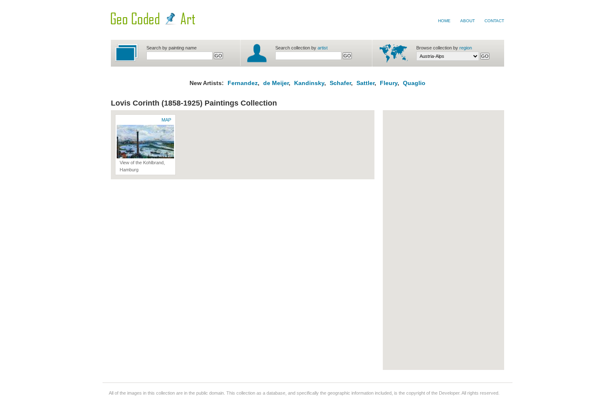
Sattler (365, 83)
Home (444, 20)
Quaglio (414, 83)
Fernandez (243, 83)
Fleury (388, 83)
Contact (494, 20)
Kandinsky (309, 83)
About (467, 20)
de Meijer (275, 83)
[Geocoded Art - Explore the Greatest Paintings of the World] (153, 23)
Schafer (340, 83)
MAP (166, 119)
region (465, 47)
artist (323, 47)
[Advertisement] (420, 240)
